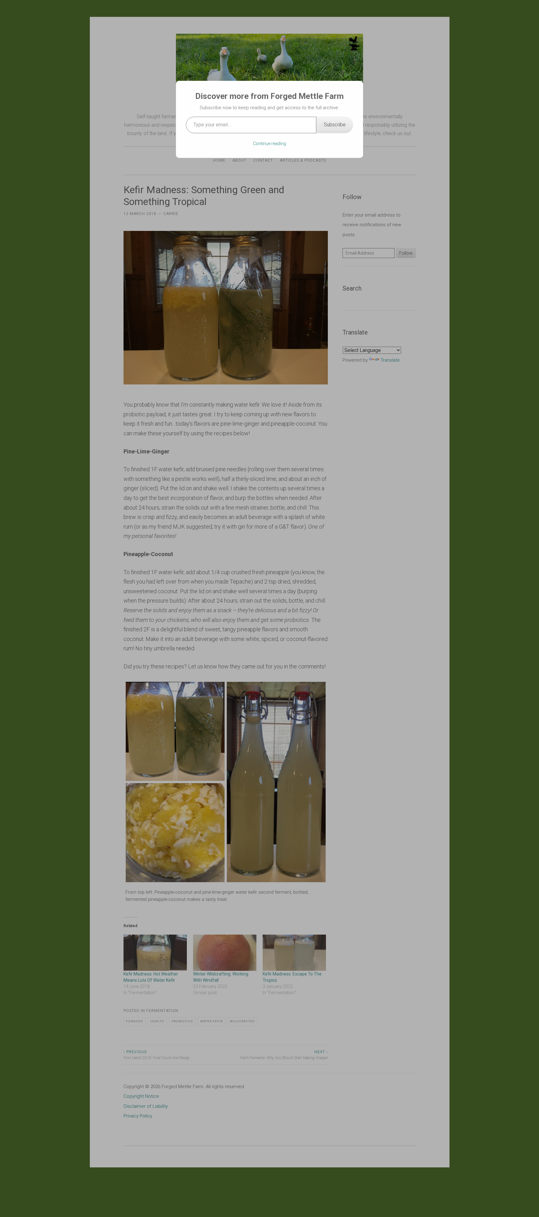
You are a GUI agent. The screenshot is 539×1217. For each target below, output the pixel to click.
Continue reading (269, 143)
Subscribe (335, 125)
